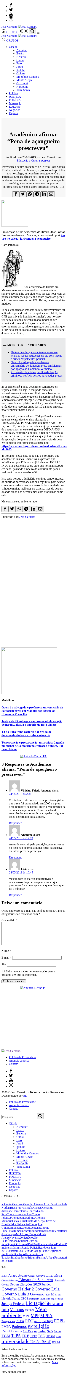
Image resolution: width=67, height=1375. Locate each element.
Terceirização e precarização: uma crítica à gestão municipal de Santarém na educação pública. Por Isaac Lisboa (32, 746)
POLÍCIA (15, 100)
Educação (14, 106)
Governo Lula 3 (15, 1294)
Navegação (16, 1237)
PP (30, 1326)
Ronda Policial (30, 1247)
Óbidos (20, 73)
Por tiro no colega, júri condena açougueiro (33, 237)
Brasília (28, 1207)
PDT (29, 1320)
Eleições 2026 (30, 1284)
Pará (30, 1244)
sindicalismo (17, 1254)
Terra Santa (23, 90)
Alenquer (21, 50)
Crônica (30, 1217)
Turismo (41, 1257)
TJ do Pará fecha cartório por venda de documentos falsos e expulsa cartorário (26, 733)
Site (3, 964)
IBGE (24, 1298)
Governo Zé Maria (45, 1294)
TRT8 (33, 1336)
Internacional (44, 1230)
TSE (41, 1336)
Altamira (38, 1204)
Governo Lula (47, 1288)
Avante (23, 1275)
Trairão (15, 1257)
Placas (52, 1244)
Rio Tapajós (30, 1331)
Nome (6, 950)
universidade (15, 1341)
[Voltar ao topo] (3, 1345)
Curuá (20, 60)
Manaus (17, 1309)
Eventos (33, 1227)
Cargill (31, 1275)
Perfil (36, 1244)
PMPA (6, 1326)
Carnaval (40, 1275)
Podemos (19, 1326)
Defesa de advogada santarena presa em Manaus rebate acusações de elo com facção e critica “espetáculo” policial (36, 356)
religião (41, 1326)
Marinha (29, 1310)
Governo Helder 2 (17, 1289)
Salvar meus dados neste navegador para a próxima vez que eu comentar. (28, 973)
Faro (19, 63)
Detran (14, 1284)
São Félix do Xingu (30, 1250)
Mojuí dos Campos (27, 76)
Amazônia (50, 1204)
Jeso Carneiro (27, 516)
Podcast (60, 1244)
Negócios (14, 109)
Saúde (45, 1250)
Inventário (45, 1298)
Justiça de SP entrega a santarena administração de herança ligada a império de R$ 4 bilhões (31, 723)
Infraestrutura (29, 1230)
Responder (15, 823)
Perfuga (47, 1321)
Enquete (15, 1227)
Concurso (12, 1214)
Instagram (34, 1298)
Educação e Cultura (28, 160)
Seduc (42, 1331)
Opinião (11, 1244)
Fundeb (46, 1284)
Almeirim (27, 1204)
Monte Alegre (24, 80)
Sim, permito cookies (13, 1371)
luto (5, 1309)
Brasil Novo (17, 1207)
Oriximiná (22, 83)
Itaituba (20, 70)
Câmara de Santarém (35, 1280)
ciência (58, 1275)
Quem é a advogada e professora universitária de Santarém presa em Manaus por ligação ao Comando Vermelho (36, 365)
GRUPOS (12, 32)
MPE (26, 1316)
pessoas (45, 160)
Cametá (37, 1207)
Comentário (9, 920)
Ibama (16, 1298)
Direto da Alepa (35, 1221)
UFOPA (50, 1336)
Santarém (12, 1250)
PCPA (20, 1321)
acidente (6, 1204)
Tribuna (32, 1257)
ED (25, 1095)
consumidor (25, 1214)
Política (13, 93)
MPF (35, 1315)
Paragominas (8, 1321)
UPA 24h (56, 1342)
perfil (38, 1321)
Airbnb (4, 1276)
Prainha (17, 1247)
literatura (54, 1303)
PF (56, 1320)
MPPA (46, 1315)
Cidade (13, 46)
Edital (13, 1224)
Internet (56, 1230)
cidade (9, 1211)
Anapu (12, 1275)
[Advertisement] (33, 608)
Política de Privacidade (22, 1057)
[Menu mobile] (38, 33)
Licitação (35, 1303)
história (6, 1298)
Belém (20, 53)
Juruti (19, 66)
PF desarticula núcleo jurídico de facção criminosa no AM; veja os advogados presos (37, 374)
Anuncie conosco (19, 1060)
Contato (13, 1063)
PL (62, 1320)
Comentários (20, 1211)
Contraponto (18, 1217)
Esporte (13, 113)
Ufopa (50, 1257)
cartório (49, 1276)
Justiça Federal (13, 1303)
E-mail (6, 957)
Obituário (21, 1240)
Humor (17, 1230)
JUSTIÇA (15, 96)
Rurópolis (22, 86)
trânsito (23, 1257)
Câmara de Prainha (9, 1280)
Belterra (21, 56)
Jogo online (57, 1298)
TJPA (16, 1335)
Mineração (15, 103)
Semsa (57, 1331)
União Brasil (40, 1342)
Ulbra (58, 1336)
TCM (5, 1335)
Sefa (50, 1331)
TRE (25, 1335)
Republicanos (11, 1331)
